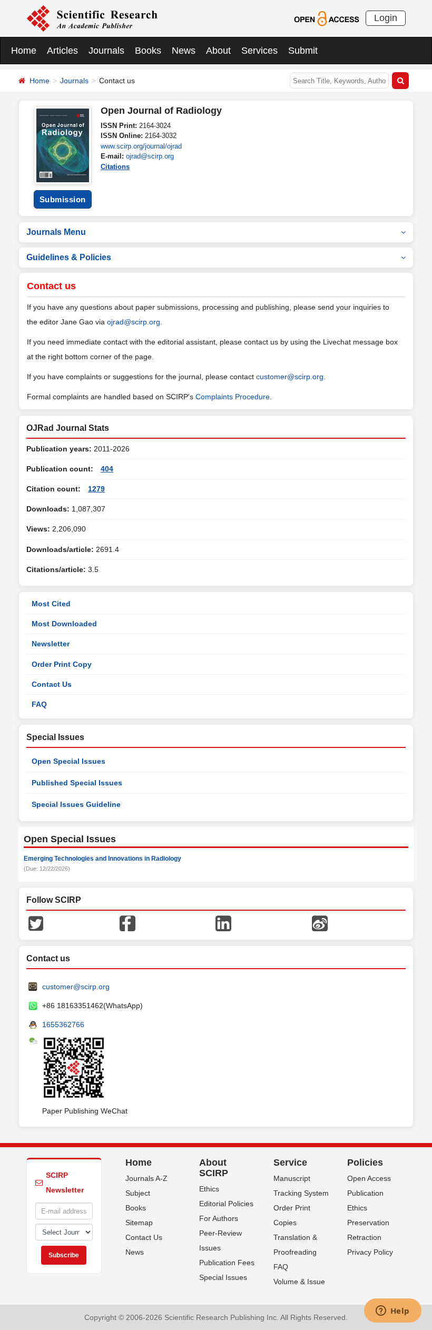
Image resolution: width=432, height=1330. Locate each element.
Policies (365, 1162)
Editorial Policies (226, 1203)
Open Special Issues (68, 761)
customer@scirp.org (289, 376)
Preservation (368, 1222)
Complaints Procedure (232, 396)
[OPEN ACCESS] (326, 18)
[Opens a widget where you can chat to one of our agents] (392, 1311)
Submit (303, 50)
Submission (63, 199)
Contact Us (52, 684)
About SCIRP (213, 1167)
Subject (137, 1193)
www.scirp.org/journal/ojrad (141, 146)
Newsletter (51, 643)
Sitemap (139, 1222)
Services (259, 50)
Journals (106, 50)
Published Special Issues (77, 783)
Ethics (209, 1189)
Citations (115, 167)
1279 (96, 489)
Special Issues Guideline (76, 804)
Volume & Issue (299, 1281)
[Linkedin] (223, 923)
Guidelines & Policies (68, 257)
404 (107, 469)
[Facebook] (127, 923)
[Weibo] (320, 923)
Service (290, 1162)
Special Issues (223, 1277)
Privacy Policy (370, 1252)
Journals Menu (56, 232)
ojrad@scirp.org (150, 156)
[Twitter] (35, 923)
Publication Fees (226, 1262)
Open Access (369, 1178)
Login (385, 18)
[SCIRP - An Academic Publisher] (92, 18)
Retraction (364, 1237)
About (218, 50)
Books (148, 50)
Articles (62, 50)
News (183, 50)
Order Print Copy (62, 664)
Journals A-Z (146, 1178)
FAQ (39, 704)
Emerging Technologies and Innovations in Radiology (102, 858)
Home (23, 50)
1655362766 (63, 1024)
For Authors (218, 1218)
